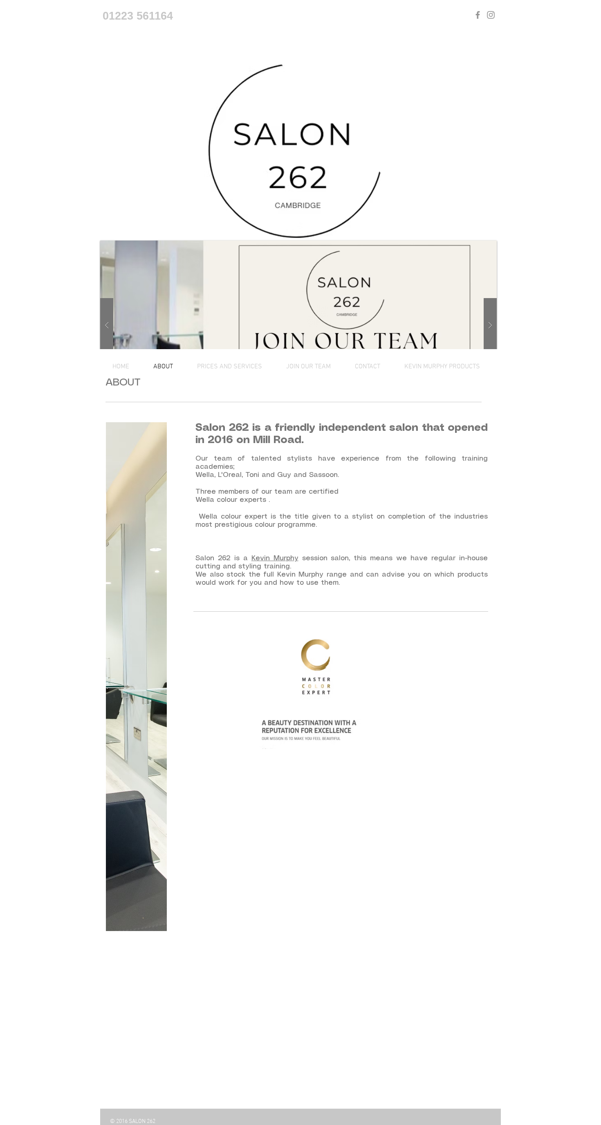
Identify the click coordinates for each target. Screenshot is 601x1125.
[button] (298, 325)
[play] (477, 247)
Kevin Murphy (274, 558)
